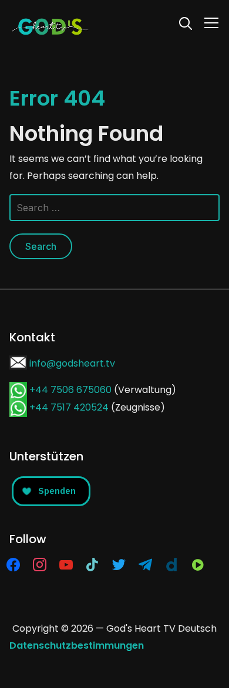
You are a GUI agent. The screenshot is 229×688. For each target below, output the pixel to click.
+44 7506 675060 (70, 389)
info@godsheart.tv (72, 363)
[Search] (185, 22)
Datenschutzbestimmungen (76, 645)
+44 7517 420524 (69, 407)
